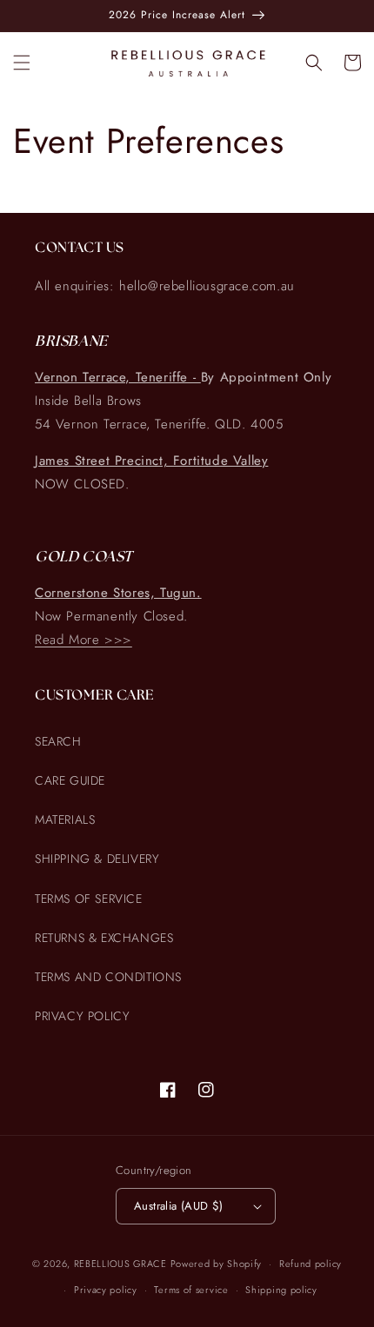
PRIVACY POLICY (82, 1016)
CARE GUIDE (70, 780)
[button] (22, 62)
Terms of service (191, 1290)
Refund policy (310, 1264)
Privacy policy (105, 1290)
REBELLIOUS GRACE (120, 1264)
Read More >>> (83, 639)
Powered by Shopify (216, 1264)
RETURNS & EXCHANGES (104, 937)
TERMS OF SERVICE (89, 898)
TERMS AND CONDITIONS (108, 976)
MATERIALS (65, 819)
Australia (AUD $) (179, 1206)
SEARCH (58, 741)
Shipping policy (281, 1290)
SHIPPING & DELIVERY (97, 858)
